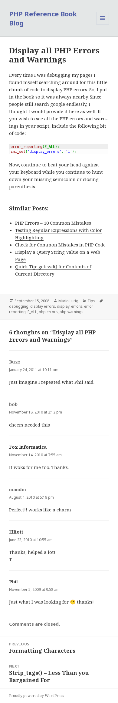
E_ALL (32, 311)
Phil (13, 581)
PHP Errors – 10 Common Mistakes (53, 223)
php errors (48, 311)
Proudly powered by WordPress (36, 695)
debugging (18, 306)
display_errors (69, 306)
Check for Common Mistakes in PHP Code (60, 245)
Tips (91, 300)
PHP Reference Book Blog (43, 18)
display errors (42, 306)
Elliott (16, 532)
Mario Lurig (68, 300)
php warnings (72, 311)
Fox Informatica (28, 447)
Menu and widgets (103, 24)
